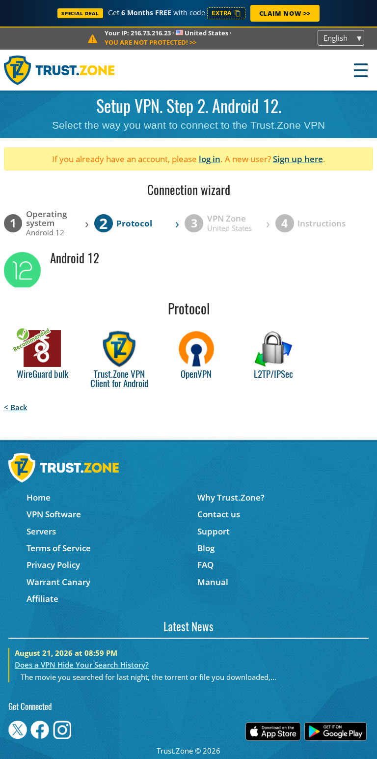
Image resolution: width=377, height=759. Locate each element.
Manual (212, 582)
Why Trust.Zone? (231, 497)
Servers (41, 531)
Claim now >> (285, 13)
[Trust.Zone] (59, 70)
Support (213, 531)
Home (39, 497)
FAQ (205, 564)
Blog (206, 548)
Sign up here (298, 159)
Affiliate (42, 598)
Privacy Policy (53, 564)
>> (150, 42)
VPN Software (54, 514)
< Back (15, 407)
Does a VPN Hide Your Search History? (82, 665)
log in (209, 159)
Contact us (218, 514)
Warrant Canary (58, 582)
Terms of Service (59, 548)
